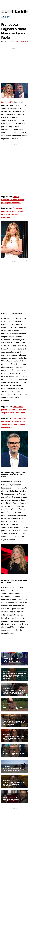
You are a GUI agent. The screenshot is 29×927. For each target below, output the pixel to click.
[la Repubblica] (20, 12)
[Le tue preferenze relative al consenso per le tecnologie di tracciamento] (27, 695)
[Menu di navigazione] (26, 16)
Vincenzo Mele (14, 41)
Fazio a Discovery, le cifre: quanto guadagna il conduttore (12, 200)
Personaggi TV (24, 41)
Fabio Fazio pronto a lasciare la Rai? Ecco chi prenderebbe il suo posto (13, 410)
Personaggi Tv (7, 102)
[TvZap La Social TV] (7, 16)
